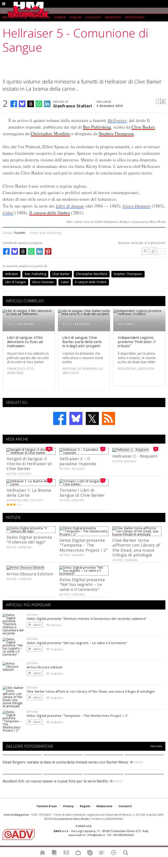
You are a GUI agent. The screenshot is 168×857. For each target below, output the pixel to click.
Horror (59, 17)
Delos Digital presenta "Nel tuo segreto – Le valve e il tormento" (82, 584)
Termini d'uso (46, 806)
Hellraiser (117, 120)
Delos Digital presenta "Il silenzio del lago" (29, 539)
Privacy (68, 806)
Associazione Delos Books (72, 819)
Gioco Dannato (136, 206)
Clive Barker (143, 127)
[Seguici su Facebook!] (59, 418)
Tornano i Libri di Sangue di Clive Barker (82, 492)
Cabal (8, 212)
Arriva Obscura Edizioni (30, 574)
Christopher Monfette (50, 133)
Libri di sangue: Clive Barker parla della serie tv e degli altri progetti (82, 341)
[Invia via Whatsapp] (39, 104)
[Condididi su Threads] (30, 104)
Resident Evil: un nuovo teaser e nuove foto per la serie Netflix (56, 781)
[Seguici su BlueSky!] (75, 418)
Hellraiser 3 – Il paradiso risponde (78, 461)
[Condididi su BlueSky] (22, 104)
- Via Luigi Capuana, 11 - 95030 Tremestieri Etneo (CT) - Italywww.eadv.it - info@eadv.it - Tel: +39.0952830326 (101, 833)
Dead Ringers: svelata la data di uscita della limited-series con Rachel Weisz (65, 762)
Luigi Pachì (93, 17)
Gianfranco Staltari (72, 105)
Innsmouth (113, 17)
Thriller (75, 17)
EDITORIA (125, 324)
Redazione (104, 806)
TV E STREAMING (21, 324)
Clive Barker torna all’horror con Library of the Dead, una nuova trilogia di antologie (136, 547)
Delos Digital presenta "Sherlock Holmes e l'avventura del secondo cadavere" (87, 618)
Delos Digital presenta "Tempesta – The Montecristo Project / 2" (84, 545)
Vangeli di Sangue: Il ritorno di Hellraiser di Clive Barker (29, 463)
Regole (85, 806)
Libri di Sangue (70, 206)
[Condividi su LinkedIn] (47, 104)
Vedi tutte (156, 746)
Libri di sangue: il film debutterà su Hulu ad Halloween (25, 341)
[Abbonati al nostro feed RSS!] (108, 418)
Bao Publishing (97, 127)
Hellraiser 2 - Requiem (135, 456)
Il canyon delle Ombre (49, 213)
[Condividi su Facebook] (14, 104)
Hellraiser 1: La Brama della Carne (29, 492)
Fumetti (19, 233)
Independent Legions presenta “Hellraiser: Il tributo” (137, 341)
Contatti (125, 806)
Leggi (37, 624)
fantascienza (134, 17)
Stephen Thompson (116, 133)
